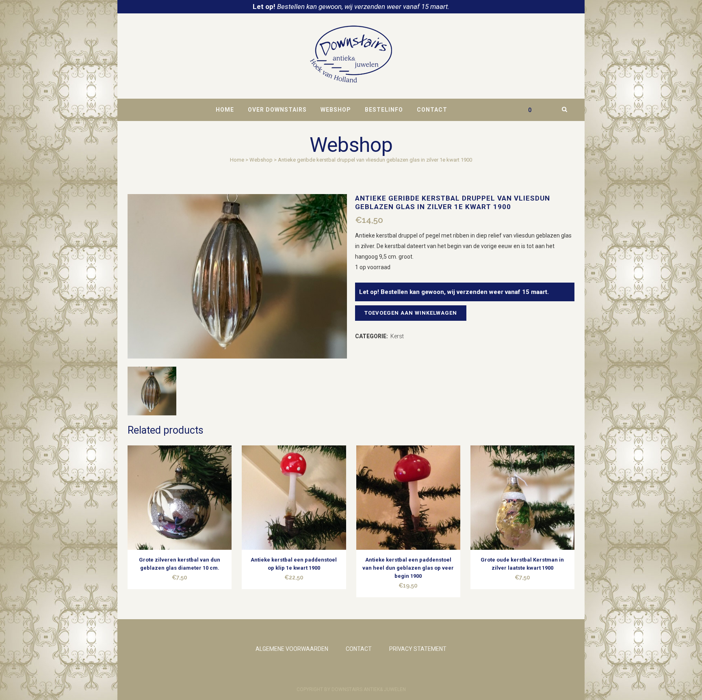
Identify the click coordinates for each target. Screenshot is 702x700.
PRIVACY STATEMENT (417, 649)
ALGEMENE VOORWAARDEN (292, 649)
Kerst (397, 336)
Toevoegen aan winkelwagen (410, 313)
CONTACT (359, 649)
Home (237, 160)
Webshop (261, 160)
